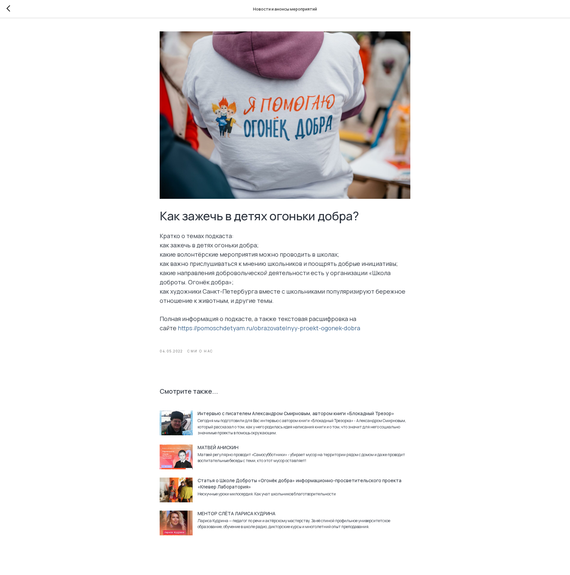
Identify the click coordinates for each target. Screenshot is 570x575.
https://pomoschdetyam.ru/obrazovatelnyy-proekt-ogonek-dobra (269, 328)
